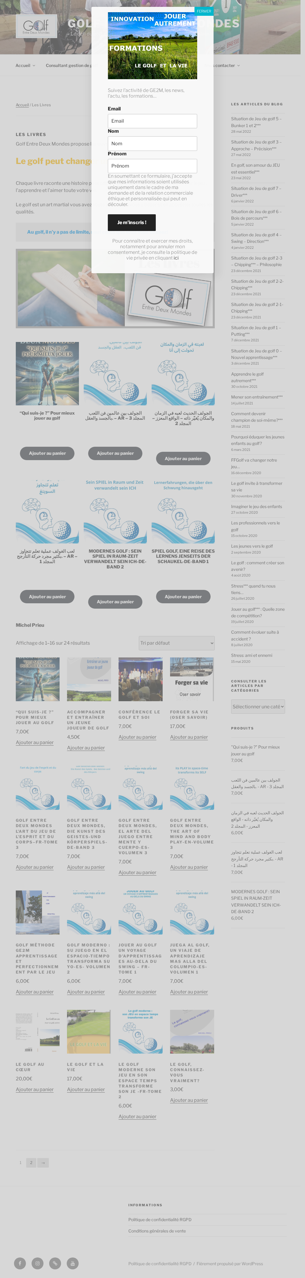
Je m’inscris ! (131, 222)
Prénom (117, 154)
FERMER (204, 11)
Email (114, 109)
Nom (113, 131)
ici (176, 258)
